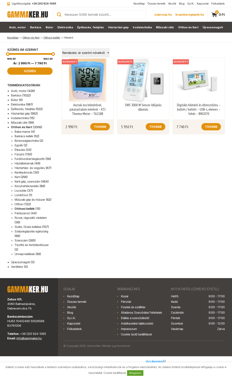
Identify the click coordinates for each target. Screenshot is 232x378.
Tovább (100, 127)
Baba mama (22, 131)
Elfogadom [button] (135, 372)
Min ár (11, 58)
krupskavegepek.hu (189, 14)
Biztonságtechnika (26, 140)
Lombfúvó (21, 195)
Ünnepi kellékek (24, 254)
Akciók (172, 3)
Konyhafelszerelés (26, 186)
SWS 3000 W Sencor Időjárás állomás (143, 107)
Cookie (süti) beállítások (136, 334)
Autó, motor (17, 27)
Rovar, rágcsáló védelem (30, 218)
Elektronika (65, 27)
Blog (182, 3)
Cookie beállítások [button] (114, 373)
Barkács (35, 27)
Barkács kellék (23, 136)
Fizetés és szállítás (133, 307)
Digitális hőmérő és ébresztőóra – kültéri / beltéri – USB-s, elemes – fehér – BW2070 (199, 109)
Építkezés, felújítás (90, 27)
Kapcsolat (203, 3)
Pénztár (126, 301)
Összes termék (156, 3)
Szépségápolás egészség (31, 231)
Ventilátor (17, 266)
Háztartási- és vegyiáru (29, 168)
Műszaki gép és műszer (29, 199)
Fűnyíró (19, 154)
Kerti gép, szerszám (27, 181)
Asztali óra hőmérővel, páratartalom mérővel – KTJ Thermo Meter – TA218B (87, 109)
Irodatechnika (142, 27)
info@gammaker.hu (29, 338)
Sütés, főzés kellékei (27, 227)
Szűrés (30, 71)
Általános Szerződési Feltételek (141, 312)
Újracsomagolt (213, 27)
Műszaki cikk (165, 27)
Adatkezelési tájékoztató (137, 323)
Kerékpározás (23, 172)
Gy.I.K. (190, 3)
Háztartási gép (118, 27)
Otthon (19, 204)
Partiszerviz (22, 213)
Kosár (125, 296)
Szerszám (21, 240)
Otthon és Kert (188, 27)
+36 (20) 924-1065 (44, 3)
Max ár (48, 58)
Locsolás (20, 190)
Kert (17, 177)
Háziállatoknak (24, 163)
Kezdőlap (139, 3)
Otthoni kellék (52, 37)
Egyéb (18, 145)
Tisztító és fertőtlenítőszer (31, 245)
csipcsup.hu (163, 14)
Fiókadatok (218, 3)
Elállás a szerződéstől (135, 318)
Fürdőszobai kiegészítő (29, 159)
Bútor (49, 27)
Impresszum (129, 329)
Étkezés (19, 150)
